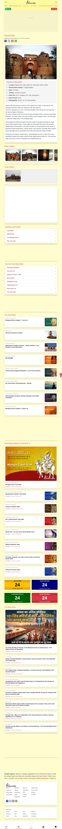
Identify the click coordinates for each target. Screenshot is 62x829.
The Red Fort (11, 271)
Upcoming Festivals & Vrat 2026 (16, 443)
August (24, 813)
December (33, 816)
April (15, 811)
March (7, 816)
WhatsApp (8, 9)
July (24, 811)
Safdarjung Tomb (12, 281)
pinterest (13, 801)
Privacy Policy (9, 792)
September (25, 816)
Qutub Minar (10, 278)
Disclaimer (16, 787)
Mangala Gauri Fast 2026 (15, 5)
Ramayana (10, 230)
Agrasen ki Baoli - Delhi (14, 274)
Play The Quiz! (33, 5)
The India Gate (11, 292)
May (15, 813)
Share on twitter (9, 41)
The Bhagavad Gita (13, 237)
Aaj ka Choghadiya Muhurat (45, 5)
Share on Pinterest (12, 41)
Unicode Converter (33, 793)
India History (8, 809)
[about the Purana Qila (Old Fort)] (13, 176)
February (8, 813)
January (8, 811)
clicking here (45, 778)
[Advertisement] (31, 21)
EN (61, 374)
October (33, 811)
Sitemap (16, 790)
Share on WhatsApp (16, 41)
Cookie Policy (9, 794)
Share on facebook (5, 41)
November (33, 813)
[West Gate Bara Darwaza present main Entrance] (13, 155)
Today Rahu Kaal (26, 791)
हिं (60, 376)
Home (6, 5)
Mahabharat (10, 234)
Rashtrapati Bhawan (13, 267)
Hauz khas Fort (11, 288)
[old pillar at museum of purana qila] (45, 155)
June (15, 816)
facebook (7, 801)
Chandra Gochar (25, 795)
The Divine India (31, 2)
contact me (26, 778)
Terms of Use (34, 790)
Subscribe (54, 9)
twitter (10, 801)
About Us (8, 787)
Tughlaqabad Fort (12, 285)
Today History (34, 787)
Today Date (26, 5)
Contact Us (8, 790)
